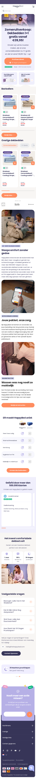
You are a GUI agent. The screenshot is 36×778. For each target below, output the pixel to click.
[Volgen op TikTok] (19, 750)
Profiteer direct (19, 61)
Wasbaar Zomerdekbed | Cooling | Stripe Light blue (8, 118)
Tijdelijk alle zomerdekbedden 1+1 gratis (19, 2)
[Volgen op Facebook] (3, 750)
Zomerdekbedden (9, 145)
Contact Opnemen (11, 653)
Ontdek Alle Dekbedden (18, 470)
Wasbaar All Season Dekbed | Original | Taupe (27, 117)
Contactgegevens (23, 764)
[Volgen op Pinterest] (11, 750)
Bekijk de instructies (18, 405)
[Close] (32, 11)
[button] (16, 676)
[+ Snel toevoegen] (15, 107)
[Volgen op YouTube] (15, 750)
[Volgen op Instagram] (7, 750)
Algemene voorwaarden (9, 764)
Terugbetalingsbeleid (8, 760)
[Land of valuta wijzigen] (4, 755)
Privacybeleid (19, 760)
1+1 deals (25, 145)
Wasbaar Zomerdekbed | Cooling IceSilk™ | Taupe (27, 174)
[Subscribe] (29, 714)
